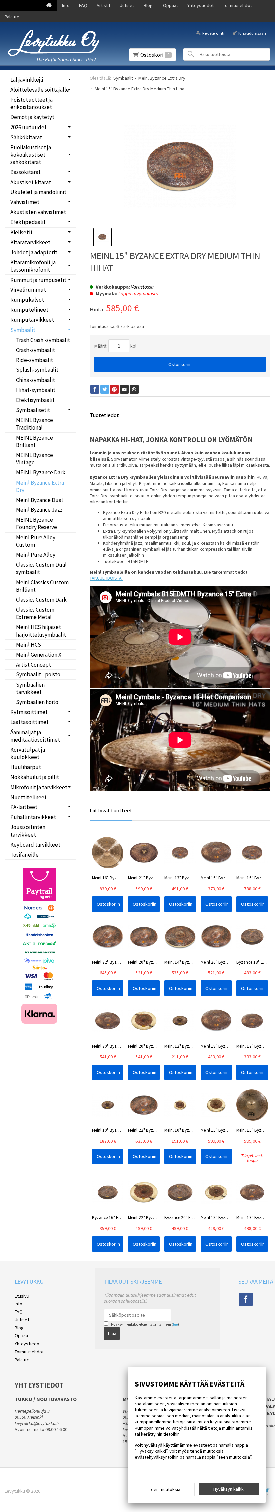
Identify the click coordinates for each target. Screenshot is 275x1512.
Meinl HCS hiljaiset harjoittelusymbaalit (41, 630)
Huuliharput (25, 767)
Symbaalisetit (33, 410)
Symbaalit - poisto (38, 674)
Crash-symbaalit (35, 350)
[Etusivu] (48, 5)
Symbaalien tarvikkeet (30, 688)
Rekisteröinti (213, 33)
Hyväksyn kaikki (229, 1489)
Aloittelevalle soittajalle (39, 89)
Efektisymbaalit (35, 400)
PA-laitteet (23, 807)
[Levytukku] (53, 43)
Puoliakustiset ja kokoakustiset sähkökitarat (30, 155)
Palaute (12, 17)
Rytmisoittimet (29, 712)
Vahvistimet (24, 202)
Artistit (103, 5)
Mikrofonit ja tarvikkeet (38, 787)
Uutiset (127, 5)
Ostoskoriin (180, 364)
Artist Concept (33, 664)
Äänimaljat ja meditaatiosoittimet (35, 735)
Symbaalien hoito (37, 702)
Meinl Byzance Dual (39, 500)
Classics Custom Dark (41, 599)
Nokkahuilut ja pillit (34, 777)
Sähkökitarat (26, 137)
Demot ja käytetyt (32, 117)
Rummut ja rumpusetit (38, 280)
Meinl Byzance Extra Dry (40, 486)
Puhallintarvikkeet (33, 817)
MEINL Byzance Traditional (34, 423)
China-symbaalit (35, 380)
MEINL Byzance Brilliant (34, 441)
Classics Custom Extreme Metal (35, 613)
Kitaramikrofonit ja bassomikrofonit (33, 266)
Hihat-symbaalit (35, 390)
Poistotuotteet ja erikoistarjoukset (31, 103)
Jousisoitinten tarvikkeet (27, 830)
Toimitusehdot (237, 5)
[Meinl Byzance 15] (180, 166)
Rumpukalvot (27, 299)
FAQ (83, 5)
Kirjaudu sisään (252, 33)
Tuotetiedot (104, 415)
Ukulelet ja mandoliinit (38, 192)
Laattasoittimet (29, 722)
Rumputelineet (29, 309)
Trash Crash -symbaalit (43, 340)
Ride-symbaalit (34, 360)
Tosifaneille (24, 854)
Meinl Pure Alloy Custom (35, 541)
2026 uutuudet (28, 127)
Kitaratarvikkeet (30, 242)
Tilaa (111, 1333)
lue (175, 1324)
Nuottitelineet (28, 797)
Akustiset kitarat (30, 182)
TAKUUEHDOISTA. (106, 578)
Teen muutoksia (164, 1489)
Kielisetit (21, 232)
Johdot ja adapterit (33, 252)
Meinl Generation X (38, 654)
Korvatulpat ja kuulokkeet (27, 753)
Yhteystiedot (200, 5)
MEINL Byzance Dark (40, 472)
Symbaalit (22, 330)
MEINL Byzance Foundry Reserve (36, 523)
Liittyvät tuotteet (111, 810)
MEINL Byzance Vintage (34, 458)
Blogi (149, 5)
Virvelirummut (28, 289)
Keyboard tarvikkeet (35, 844)
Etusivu (22, 1296)
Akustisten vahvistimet (38, 212)
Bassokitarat (25, 172)
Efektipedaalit (28, 222)
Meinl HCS (28, 644)
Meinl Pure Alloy (35, 554)
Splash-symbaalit (37, 369)
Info (66, 5)
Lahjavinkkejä (26, 79)
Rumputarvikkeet (32, 319)
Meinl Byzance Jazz (39, 509)
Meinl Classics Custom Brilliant (42, 585)
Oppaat (170, 5)
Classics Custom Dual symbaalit (41, 568)
